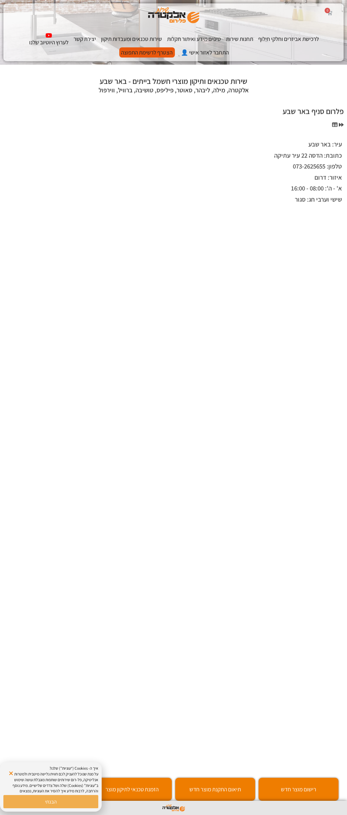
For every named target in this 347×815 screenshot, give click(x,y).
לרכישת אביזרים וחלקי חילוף (288, 39)
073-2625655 (309, 166)
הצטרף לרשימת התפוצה (146, 52)
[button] (11, 773)
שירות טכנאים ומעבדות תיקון (131, 39)
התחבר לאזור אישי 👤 (205, 52)
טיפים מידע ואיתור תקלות (194, 39)
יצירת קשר (85, 39)
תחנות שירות (239, 39)
